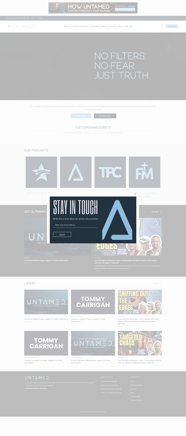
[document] (93, 218)
